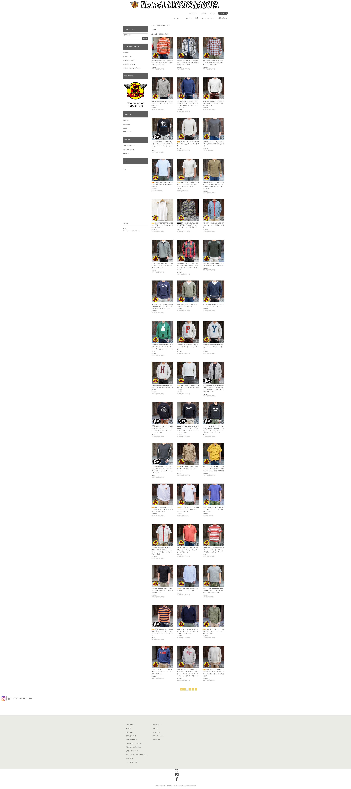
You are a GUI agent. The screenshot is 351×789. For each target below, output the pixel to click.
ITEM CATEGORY (160, 25)
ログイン (212, 13)
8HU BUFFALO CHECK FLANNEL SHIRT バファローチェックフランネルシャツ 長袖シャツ (213, 62)
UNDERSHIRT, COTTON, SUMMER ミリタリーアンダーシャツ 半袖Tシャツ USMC (213, 509)
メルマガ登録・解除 (131, 762)
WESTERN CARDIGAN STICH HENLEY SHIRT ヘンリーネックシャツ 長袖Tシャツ (213, 103)
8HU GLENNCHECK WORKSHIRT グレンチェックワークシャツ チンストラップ (162, 103)
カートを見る (156, 732)
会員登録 (204, 13)
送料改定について (128, 60)
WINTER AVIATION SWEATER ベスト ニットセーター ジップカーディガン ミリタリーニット (187, 631)
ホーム (176, 18)
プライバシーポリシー (158, 736)
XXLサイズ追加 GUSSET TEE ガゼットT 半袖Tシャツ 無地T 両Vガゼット (162, 184)
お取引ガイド (127, 56)
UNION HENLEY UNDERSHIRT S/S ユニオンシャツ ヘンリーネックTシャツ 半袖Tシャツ (188, 184)
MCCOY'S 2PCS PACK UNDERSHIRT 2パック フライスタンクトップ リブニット (162, 225)
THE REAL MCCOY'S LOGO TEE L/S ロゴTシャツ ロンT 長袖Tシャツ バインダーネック (162, 509)
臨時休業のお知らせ (129, 64)
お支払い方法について (132, 751)
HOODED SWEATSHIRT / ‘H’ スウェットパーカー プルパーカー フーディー (162, 387)
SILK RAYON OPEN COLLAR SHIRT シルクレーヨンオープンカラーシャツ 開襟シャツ (187, 550)
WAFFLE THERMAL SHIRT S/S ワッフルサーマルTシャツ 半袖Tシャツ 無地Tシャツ (162, 590)
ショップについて (208, 18)
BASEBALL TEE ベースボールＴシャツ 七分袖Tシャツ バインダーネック (213, 144)
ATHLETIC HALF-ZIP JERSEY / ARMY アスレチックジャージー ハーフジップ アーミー (162, 672)
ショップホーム (130, 724)
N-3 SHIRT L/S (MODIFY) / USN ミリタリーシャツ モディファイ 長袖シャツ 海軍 (213, 631)
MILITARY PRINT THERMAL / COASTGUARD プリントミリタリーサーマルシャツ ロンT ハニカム (162, 306)
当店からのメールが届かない (132, 68)
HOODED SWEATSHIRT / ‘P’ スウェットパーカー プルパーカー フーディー (187, 347)
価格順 (161, 34)
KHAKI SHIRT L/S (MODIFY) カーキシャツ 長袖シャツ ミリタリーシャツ (187, 469)
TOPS (168, 25)
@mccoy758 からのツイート (131, 230)
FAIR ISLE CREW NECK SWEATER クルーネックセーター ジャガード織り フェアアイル (162, 62)
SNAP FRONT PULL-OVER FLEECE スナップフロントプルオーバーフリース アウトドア (162, 266)
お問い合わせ (223, 18)
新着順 (166, 34)
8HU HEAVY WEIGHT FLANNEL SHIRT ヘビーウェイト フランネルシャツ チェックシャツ (188, 62)
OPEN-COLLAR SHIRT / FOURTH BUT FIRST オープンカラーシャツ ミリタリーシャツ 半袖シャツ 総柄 (213, 469)
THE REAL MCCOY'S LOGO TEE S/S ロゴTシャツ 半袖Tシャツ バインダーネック (188, 509)
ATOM (158, 739)
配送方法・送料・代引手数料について (136, 754)
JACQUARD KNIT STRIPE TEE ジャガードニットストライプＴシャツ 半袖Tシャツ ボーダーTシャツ (213, 550)
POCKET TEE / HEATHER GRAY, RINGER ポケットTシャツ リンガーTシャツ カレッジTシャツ (213, 590)
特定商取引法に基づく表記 (133, 747)
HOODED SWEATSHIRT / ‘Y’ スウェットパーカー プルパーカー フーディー (213, 347)
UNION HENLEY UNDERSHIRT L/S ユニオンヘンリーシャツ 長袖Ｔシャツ (188, 387)
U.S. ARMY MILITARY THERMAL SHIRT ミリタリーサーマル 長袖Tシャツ (188, 144)
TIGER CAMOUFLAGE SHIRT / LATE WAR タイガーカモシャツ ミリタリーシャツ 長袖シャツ (188, 225)
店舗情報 (126, 52)
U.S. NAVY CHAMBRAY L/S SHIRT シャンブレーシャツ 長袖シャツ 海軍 (213, 225)
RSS (153, 739)
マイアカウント (193, 13)
